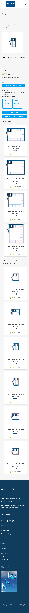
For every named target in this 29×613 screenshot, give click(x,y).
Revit (16, 106)
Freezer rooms (6, 94)
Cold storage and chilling (9, 25)
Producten (4, 548)
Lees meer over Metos (6, 514)
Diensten (4, 551)
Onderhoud (4, 554)
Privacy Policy (23, 605)
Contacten (4, 559)
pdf (5, 100)
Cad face (7, 106)
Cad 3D (16, 103)
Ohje (16, 100)
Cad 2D (6, 103)
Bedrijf (3, 556)
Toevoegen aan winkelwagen (14, 85)
